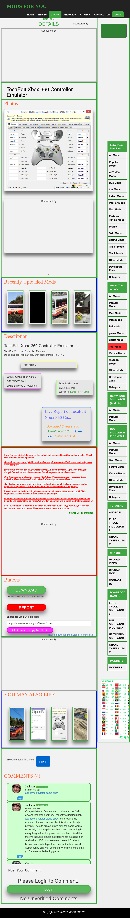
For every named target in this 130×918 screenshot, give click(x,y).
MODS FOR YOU (27, 6)
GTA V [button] (54, 14)
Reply (20, 798)
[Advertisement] (48, 57)
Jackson (30, 786)
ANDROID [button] (68, 14)
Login (118, 14)
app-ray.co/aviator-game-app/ (41, 792)
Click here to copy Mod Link (30, 630)
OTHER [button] (84, 14)
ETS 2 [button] (41, 14)
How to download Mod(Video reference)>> (70, 634)
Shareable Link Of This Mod (23, 616)
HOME (30, 14)
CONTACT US (102, 14)
